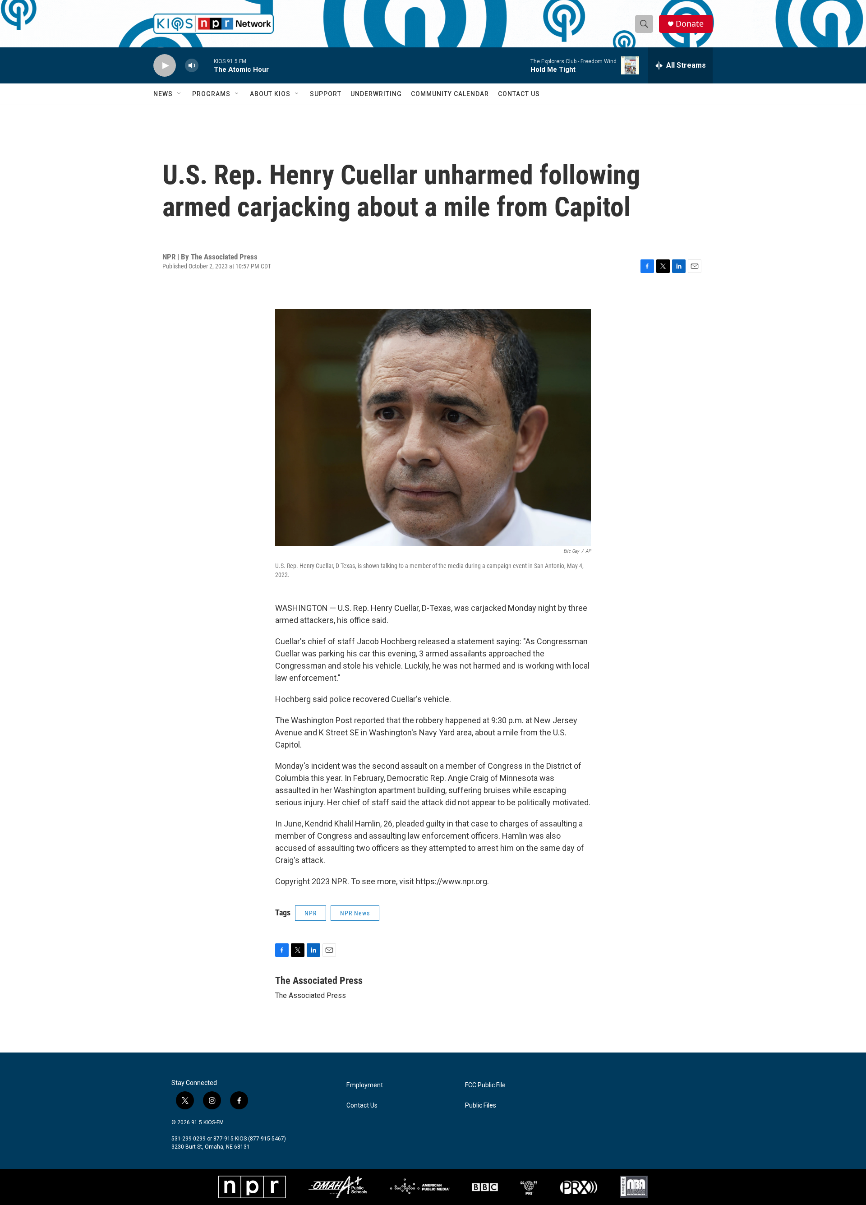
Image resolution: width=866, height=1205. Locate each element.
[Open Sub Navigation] (179, 93)
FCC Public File (485, 1085)
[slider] (206, 65)
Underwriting (376, 93)
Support (325, 93)
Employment (364, 1085)
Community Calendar (450, 93)
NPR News (355, 913)
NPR (310, 913)
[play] (164, 65)
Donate (690, 23)
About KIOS (270, 93)
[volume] (191, 65)
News (163, 93)
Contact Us (519, 93)
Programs (211, 93)
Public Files (480, 1105)
